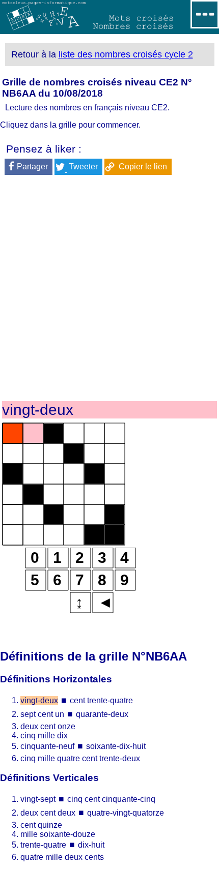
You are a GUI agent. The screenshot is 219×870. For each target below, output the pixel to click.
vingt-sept (39, 799)
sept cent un (43, 714)
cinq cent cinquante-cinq (111, 799)
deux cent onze (47, 726)
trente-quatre (43, 845)
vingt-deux (39, 700)
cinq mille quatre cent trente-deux (80, 758)
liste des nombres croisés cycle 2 (126, 54)
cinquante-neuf (48, 746)
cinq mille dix (44, 735)
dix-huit (91, 845)
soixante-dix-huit (116, 746)
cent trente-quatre (101, 700)
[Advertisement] (109, 290)
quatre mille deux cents (62, 857)
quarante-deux (102, 714)
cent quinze (41, 825)
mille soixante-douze (57, 834)
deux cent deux (47, 812)
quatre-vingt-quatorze (125, 812)
